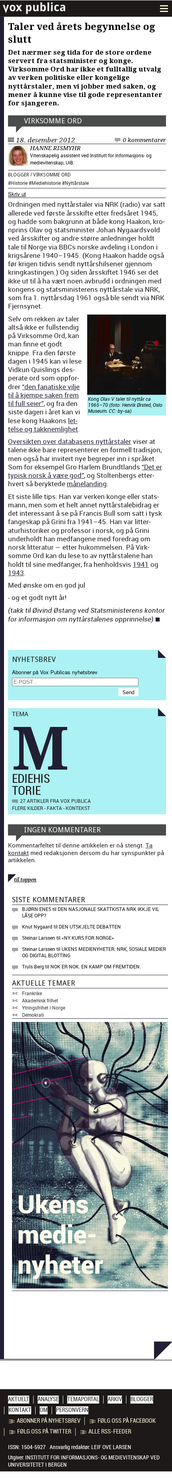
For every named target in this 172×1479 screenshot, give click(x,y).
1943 (16, 572)
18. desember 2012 (45, 140)
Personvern (72, 1410)
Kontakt (19, 1410)
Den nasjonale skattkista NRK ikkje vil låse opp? (90, 912)
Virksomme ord (53, 121)
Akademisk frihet (40, 1000)
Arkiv (115, 1399)
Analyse (48, 1399)
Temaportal (83, 1399)
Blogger (18, 175)
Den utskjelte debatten (90, 926)
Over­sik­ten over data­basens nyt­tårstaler (69, 441)
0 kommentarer (144, 140)
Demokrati (33, 1015)
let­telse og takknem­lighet (43, 425)
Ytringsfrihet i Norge (43, 1007)
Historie (19, 183)
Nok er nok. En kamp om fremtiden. (95, 966)
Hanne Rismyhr (55, 148)
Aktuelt (18, 1399)
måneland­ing (87, 483)
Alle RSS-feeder (109, 1431)
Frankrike (32, 993)
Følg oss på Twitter (44, 1431)
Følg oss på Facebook (127, 1420)
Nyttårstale (77, 183)
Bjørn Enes (36, 909)
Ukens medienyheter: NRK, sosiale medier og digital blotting (94, 952)
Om (44, 1410)
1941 (141, 564)
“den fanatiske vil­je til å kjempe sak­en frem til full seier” (44, 395)
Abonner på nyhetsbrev (48, 1420)
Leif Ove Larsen (111, 1447)
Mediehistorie (46, 183)
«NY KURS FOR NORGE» (88, 938)
